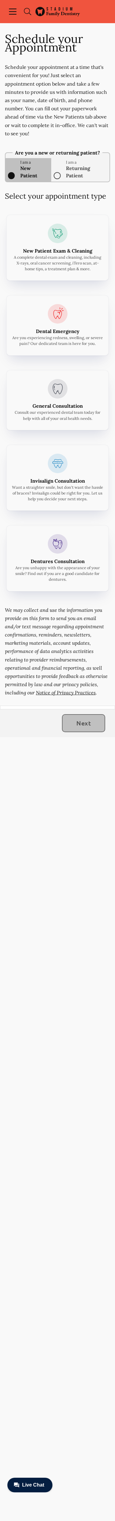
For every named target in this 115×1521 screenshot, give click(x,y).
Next (83, 723)
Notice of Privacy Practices (66, 693)
